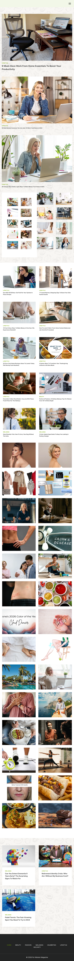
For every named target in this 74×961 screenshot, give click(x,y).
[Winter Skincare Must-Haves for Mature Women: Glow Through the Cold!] (55, 482)
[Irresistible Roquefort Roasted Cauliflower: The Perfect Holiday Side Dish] (19, 815)
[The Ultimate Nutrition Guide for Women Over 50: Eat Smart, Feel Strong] (55, 566)
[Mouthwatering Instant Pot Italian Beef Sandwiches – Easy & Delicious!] (55, 787)
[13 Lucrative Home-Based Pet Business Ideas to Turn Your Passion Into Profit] (12, 202)
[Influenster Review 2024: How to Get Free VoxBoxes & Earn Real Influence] (12, 213)
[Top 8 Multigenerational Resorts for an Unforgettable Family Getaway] (19, 676)
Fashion (28, 945)
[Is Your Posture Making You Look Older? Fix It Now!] (55, 676)
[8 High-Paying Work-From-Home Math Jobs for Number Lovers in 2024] (12, 224)
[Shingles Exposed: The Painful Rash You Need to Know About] (19, 593)
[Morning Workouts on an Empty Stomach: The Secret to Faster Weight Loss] (19, 760)
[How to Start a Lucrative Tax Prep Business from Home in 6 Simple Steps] (45, 243)
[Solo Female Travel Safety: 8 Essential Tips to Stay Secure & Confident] (55, 704)
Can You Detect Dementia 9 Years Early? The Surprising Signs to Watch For (16, 876)
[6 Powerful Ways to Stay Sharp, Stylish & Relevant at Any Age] (19, 510)
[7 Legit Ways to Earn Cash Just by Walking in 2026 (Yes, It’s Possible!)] (45, 199)
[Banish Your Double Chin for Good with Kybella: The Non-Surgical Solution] (19, 787)
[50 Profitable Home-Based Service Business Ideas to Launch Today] (64, 243)
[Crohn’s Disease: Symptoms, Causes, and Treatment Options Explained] (55, 538)
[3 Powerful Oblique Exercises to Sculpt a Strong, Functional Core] (19, 538)
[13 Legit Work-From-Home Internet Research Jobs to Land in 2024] (26, 202)
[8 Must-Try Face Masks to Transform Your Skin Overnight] (55, 732)
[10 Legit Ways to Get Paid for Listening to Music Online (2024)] (12, 245)
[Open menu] (70, 3)
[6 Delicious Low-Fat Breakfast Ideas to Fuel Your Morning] (19, 732)
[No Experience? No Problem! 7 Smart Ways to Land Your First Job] (45, 228)
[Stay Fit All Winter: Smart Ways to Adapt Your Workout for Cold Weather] (55, 760)
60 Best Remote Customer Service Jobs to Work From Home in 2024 (22, 128)
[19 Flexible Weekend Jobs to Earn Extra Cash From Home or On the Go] (64, 228)
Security (37, 947)
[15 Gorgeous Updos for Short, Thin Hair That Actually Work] (19, 455)
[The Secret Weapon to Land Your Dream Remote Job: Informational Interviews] (26, 213)
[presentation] (37, 37)
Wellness (6, 432)
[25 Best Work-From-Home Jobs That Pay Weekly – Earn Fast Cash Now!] (26, 234)
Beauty (41, 396)
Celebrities (51, 945)
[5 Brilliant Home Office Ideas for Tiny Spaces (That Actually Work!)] (64, 213)
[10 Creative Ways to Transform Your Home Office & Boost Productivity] (64, 199)
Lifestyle (5, 63)
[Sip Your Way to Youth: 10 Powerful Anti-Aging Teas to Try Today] (55, 510)
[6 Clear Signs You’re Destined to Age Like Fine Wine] (55, 455)
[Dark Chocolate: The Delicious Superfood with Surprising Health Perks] (55, 815)
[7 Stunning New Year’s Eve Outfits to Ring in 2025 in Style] (19, 482)
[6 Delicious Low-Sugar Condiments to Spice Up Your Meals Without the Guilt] (55, 593)
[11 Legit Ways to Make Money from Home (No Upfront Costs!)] (26, 224)
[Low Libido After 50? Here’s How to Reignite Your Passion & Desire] (19, 649)
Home (9, 945)
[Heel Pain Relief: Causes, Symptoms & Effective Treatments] (55, 649)
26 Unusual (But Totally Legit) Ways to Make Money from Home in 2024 (23, 186)
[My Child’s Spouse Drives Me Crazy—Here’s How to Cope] (19, 566)
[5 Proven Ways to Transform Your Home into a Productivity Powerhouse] (45, 213)
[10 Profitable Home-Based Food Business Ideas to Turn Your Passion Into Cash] (26, 245)
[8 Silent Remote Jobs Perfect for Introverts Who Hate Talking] (12, 234)
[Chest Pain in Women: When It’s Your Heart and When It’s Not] (19, 704)
